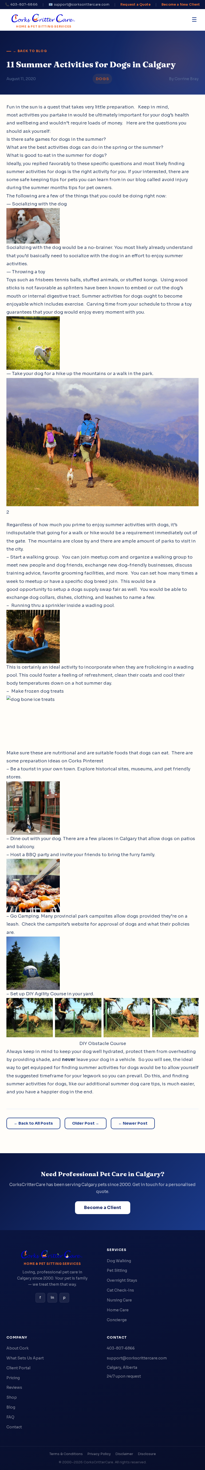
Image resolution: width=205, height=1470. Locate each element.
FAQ (10, 1417)
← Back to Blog (30, 51)
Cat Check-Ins (120, 1290)
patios (188, 838)
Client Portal (18, 1368)
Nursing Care (119, 1300)
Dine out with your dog (35, 838)
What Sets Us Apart (25, 1358)
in (52, 1297)
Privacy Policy (99, 1454)
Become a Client (102, 1207)
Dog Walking (119, 1260)
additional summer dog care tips (123, 1084)
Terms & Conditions (66, 1454)
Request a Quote (135, 4)
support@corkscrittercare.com (137, 1358)
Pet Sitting (117, 1270)
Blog (10, 1407)
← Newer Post (132, 1123)
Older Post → (85, 1123)
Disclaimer (124, 1454)
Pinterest (93, 761)
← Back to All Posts (33, 1123)
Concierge (117, 1319)
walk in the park (134, 373)
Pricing (13, 1377)
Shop (11, 1397)
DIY (30, 994)
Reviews (14, 1387)
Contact (14, 1427)
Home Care (118, 1310)
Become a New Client (180, 4)
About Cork (17, 1348)
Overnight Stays (122, 1280)
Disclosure (147, 1454)
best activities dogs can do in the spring (82, 147)
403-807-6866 (121, 1348)
